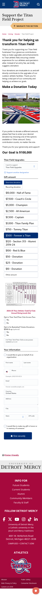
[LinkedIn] (36, 520)
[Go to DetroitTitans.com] (21, 573)
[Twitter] (10, 520)
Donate (17, 34)
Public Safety (25, 579)
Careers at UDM (7, 587)
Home (4, 34)
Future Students (21, 485)
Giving (10, 34)
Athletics (21, 552)
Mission (4, 579)
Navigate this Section (27, 26)
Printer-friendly (11, 455)
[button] (35, 590)
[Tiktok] (30, 520)
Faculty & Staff (21, 502)
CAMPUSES (13, 543)
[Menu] (3, 4)
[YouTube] (18, 520)
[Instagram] (24, 520)
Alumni (21, 493)
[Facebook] (5, 520)
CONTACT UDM (27, 543)
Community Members (21, 498)
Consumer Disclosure (29, 583)
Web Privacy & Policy (8, 583)
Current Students (21, 489)
